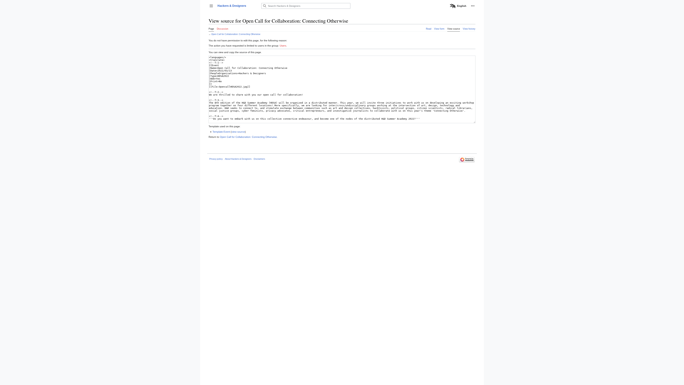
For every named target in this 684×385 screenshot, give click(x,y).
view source (238, 131)
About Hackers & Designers (238, 159)
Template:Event (221, 131)
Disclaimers (259, 159)
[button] (211, 6)
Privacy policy (216, 159)
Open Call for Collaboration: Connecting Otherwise (235, 34)
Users (283, 45)
